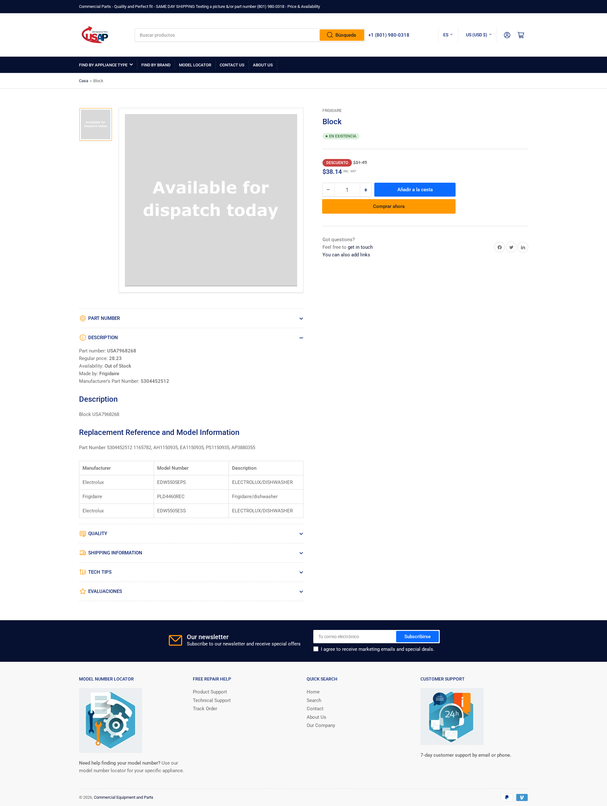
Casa (83, 80)
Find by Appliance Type (103, 65)
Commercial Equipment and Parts (123, 797)
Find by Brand (155, 65)
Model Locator (195, 65)
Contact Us (232, 65)
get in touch (360, 247)
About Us (263, 65)
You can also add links (346, 255)
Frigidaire (332, 110)
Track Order (205, 708)
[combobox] (250, 35)
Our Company (321, 725)
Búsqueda (345, 35)
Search (314, 700)
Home (313, 692)
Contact (315, 708)
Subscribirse (417, 636)
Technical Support (212, 700)
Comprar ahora (389, 206)
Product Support (210, 692)
